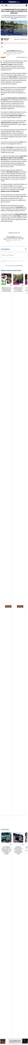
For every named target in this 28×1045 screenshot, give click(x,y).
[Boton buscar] (2, 5)
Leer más (8, 606)
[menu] (2, 2)
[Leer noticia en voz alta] (2, 43)
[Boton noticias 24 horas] (6, 5)
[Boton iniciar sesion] (26, 5)
